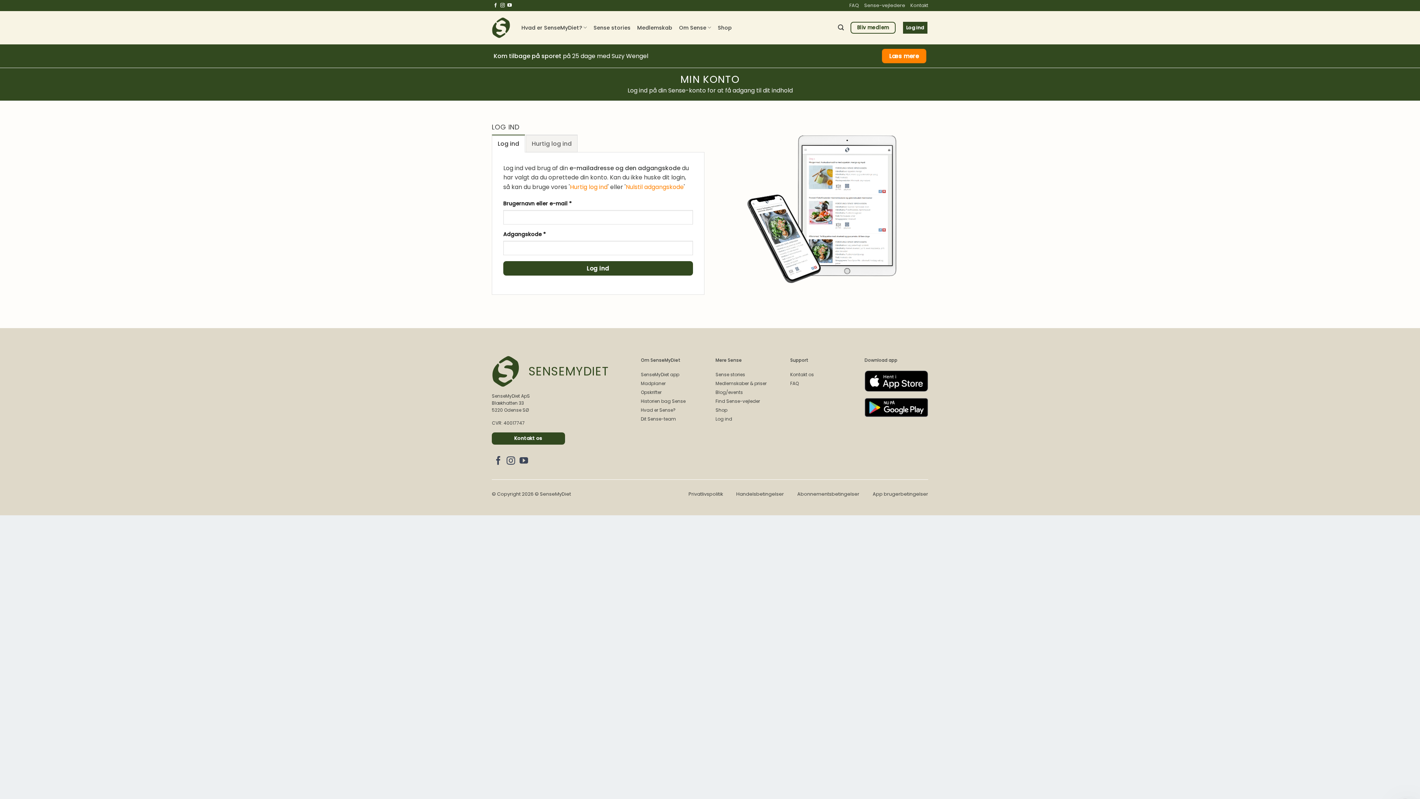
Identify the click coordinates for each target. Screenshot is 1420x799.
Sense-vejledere (884, 5)
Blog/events (729, 392)
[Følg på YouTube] (509, 5)
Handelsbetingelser (760, 494)
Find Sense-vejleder (738, 401)
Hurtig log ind (589, 187)
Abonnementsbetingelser (828, 494)
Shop (725, 27)
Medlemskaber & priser (741, 383)
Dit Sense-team (658, 419)
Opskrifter (651, 392)
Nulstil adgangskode (655, 187)
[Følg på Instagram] (502, 5)
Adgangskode (537, 234)
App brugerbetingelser (900, 494)
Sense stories (612, 27)
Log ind (598, 268)
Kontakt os (802, 374)
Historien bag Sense (663, 401)
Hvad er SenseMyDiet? (551, 27)
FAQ (854, 5)
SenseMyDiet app (660, 374)
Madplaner (653, 383)
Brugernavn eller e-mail (550, 203)
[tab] (508, 143)
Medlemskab (654, 27)
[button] (841, 27)
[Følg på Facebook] (495, 5)
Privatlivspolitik (706, 494)
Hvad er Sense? (658, 410)
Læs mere (904, 56)
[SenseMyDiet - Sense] (501, 28)
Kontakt (919, 5)
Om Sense (692, 27)
